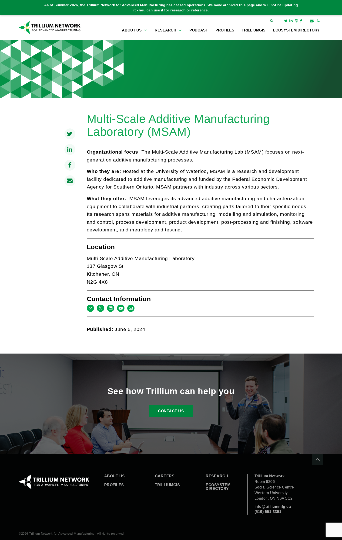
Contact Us (171, 411)
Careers (165, 476)
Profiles (224, 30)
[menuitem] (134, 30)
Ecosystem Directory (296, 30)
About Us (132, 30)
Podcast (198, 30)
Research (165, 30)
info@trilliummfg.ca (273, 507)
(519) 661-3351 (268, 512)
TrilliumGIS (253, 30)
